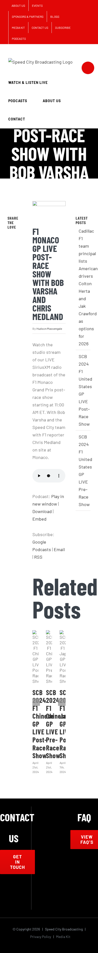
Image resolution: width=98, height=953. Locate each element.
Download (42, 511)
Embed (39, 519)
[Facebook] (9, 236)
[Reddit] (16, 245)
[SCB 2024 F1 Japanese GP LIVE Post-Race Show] (63, 657)
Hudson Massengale (49, 328)
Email (59, 549)
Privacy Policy (40, 936)
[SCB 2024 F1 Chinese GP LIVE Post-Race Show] (35, 657)
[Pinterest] (9, 245)
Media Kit (63, 936)
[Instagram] (24, 891)
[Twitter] (16, 236)
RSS (38, 557)
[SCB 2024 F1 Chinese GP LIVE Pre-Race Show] (49, 657)
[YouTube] (14, 902)
